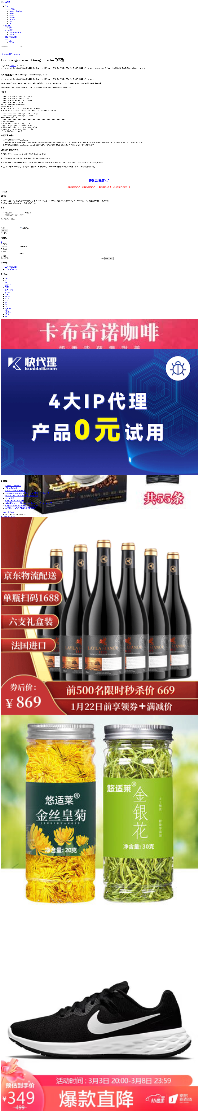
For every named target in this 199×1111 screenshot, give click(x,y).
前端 (6, 294)
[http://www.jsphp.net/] (5, 2)
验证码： (4, 256)
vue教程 (12, 17)
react (10, 23)
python (11, 34)
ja (10, 9)
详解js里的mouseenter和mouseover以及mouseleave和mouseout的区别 (29, 503)
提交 (106, 258)
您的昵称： (5, 244)
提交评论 (4, 230)
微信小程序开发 (11, 37)
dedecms (8, 308)
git (6, 302)
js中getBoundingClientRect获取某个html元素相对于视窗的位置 (27, 493)
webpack (12, 19)
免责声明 (11, 512)
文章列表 (13, 66)
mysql (7, 286)
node (6, 39)
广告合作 (4, 512)
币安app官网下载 (11, 269)
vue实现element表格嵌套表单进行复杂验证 (20, 508)
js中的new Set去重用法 (13, 486)
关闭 (111, 258)
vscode (7, 296)
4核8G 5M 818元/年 (104, 187)
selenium (8, 312)
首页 (6, 6)
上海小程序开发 (11, 267)
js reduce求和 (9, 498)
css (6, 306)
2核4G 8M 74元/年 (88, 187)
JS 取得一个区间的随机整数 (15, 491)
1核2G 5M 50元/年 (73, 187)
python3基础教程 (15, 32)
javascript (8, 284)
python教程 (9, 30)
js (5, 280)
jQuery (11, 13)
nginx (7, 298)
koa (10, 41)
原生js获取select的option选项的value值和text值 (21, 506)
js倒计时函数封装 (11, 488)
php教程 (8, 26)
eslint (6, 310)
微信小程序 (9, 290)
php (10, 28)
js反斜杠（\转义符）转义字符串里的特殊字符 (21, 496)
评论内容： (5, 249)
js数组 (7, 314)
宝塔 (6, 300)
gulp (10, 21)
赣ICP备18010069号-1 (8, 517)
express (11, 42)
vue (6, 282)
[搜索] (21, 46)
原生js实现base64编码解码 (14, 501)
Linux (7, 288)
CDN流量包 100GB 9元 (121, 187)
